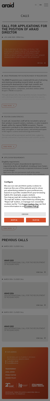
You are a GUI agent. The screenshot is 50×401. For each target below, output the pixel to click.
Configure (25, 214)
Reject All (36, 220)
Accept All (14, 220)
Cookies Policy (31, 206)
